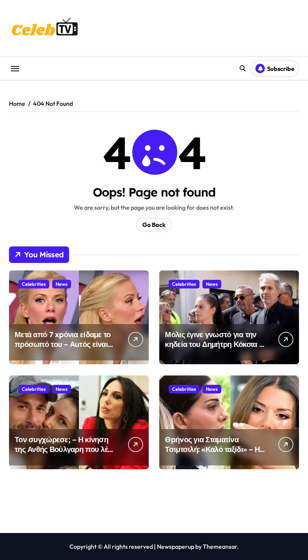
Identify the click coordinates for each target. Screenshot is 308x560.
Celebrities (34, 284)
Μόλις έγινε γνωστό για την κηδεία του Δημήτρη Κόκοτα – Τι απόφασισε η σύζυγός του (214, 344)
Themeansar (220, 546)
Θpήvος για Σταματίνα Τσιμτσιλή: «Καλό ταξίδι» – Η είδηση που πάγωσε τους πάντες (212, 454)
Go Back (154, 224)
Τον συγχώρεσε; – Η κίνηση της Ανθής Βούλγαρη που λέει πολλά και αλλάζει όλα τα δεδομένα (64, 454)
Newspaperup (175, 546)
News (62, 284)
